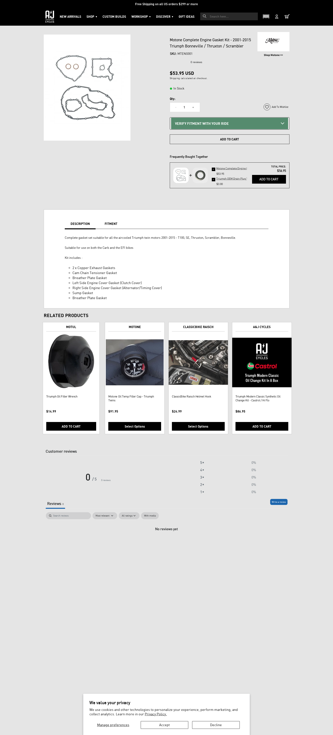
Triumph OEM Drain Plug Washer (236, 178)
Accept (164, 725)
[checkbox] (150, 515)
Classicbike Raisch (198, 327)
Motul (71, 327)
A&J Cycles (262, 327)
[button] (141, 16)
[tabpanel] (167, 541)
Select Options (135, 426)
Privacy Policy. (156, 714)
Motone (135, 327)
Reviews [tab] (55, 503)
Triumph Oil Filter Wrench (61, 396)
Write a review (279, 501)
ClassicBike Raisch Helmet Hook (191, 396)
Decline (216, 725)
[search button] (204, 16)
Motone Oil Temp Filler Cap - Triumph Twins (131, 398)
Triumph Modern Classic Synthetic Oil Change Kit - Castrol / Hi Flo (257, 398)
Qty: (172, 99)
